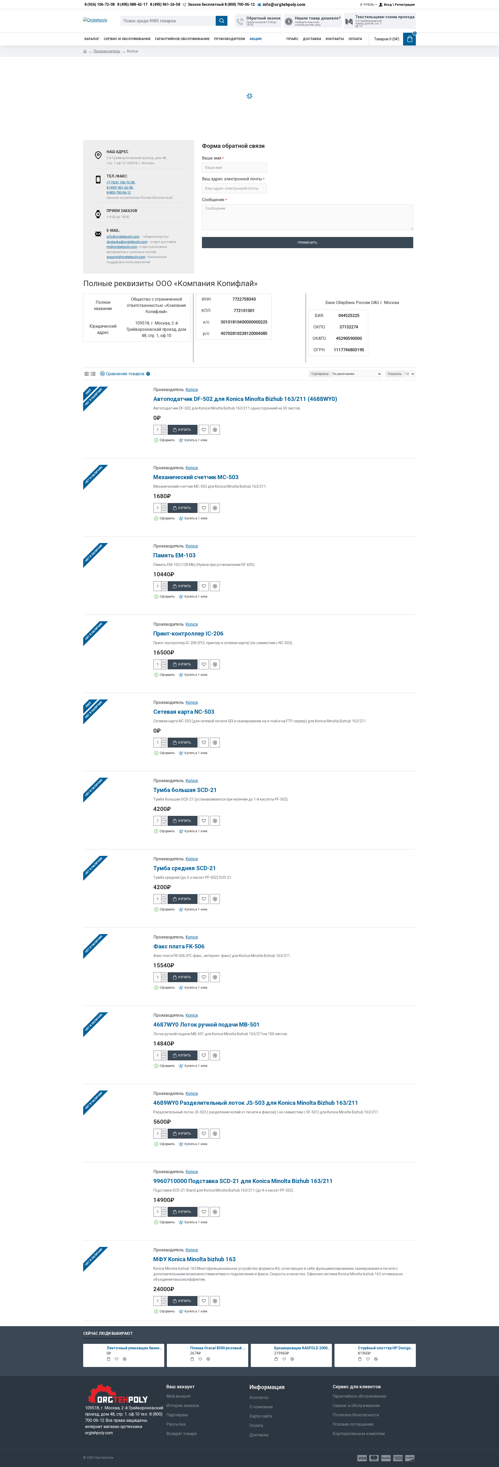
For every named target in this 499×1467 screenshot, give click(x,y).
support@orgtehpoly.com (126, 257)
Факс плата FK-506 (179, 946)
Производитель (107, 51)
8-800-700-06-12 (119, 192)
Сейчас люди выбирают (108, 1333)
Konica (192, 389)
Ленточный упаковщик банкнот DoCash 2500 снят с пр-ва (135, 1348)
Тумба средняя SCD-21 (184, 868)
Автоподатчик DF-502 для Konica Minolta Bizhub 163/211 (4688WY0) (245, 399)
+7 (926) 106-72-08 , (121, 182)
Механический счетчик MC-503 (196, 477)
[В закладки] (204, 430)
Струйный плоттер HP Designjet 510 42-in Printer (386, 1348)
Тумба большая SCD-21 (185, 790)
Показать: (395, 374)
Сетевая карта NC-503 (183, 712)
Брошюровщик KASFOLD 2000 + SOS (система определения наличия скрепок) (302, 1348)
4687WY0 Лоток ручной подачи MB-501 (206, 1024)
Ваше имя (211, 158)
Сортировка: (320, 374)
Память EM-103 (174, 555)
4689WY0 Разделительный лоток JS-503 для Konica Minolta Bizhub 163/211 (255, 1103)
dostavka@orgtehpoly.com (127, 242)
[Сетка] (86, 374)
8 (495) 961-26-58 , (120, 187)
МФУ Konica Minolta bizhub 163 (194, 1259)
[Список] (93, 374)
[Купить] (108, 1359)
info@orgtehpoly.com (123, 237)
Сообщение (213, 199)
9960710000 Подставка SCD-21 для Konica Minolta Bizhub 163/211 (243, 1181)
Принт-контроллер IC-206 (188, 633)
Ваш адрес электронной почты (232, 178)
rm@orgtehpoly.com (122, 247)
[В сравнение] (215, 430)
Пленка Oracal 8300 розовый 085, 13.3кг (218, 1348)
